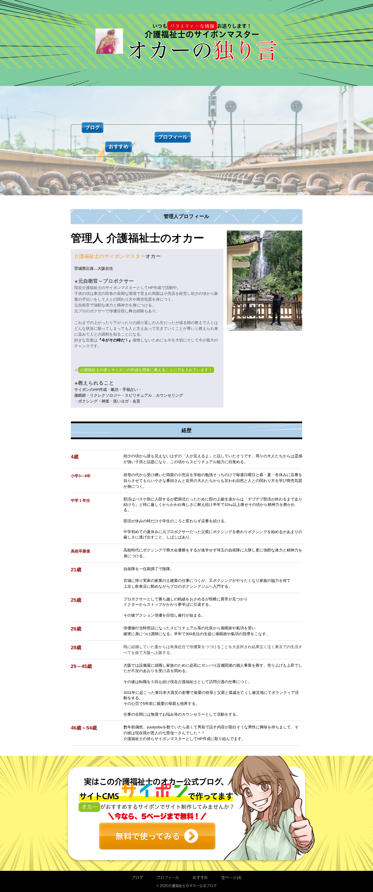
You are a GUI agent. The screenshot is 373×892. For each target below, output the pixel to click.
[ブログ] (92, 109)
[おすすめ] (92, 173)
